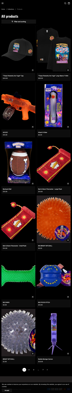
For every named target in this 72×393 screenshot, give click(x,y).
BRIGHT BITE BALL (8, 359)
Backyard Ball (7, 189)
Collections (11, 9)
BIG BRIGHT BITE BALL (45, 246)
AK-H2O (5, 132)
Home (3, 9)
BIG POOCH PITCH (44, 302)
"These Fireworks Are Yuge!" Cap (13, 76)
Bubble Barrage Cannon (45, 359)
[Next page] (47, 370)
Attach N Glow (42, 132)
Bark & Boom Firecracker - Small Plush (14, 246)
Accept (7, 390)
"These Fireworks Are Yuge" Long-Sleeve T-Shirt (53, 76)
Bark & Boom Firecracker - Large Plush (50, 189)
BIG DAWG (6, 302)
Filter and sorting (20, 22)
